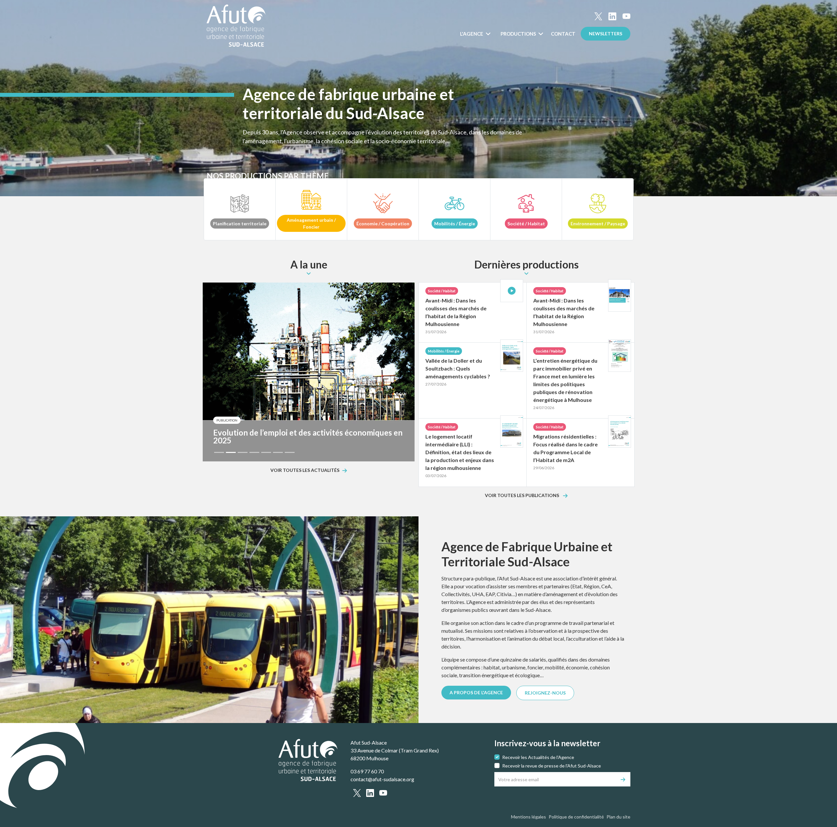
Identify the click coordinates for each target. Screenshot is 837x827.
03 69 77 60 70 (367, 771)
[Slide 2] (231, 452)
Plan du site (618, 816)
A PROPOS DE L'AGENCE (476, 692)
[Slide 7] (290, 452)
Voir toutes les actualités (304, 470)
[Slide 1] (219, 452)
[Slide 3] (243, 452)
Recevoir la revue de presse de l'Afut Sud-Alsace (551, 765)
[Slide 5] (266, 452)
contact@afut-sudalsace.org (382, 779)
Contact (563, 34)
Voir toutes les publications (522, 495)
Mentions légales (528, 816)
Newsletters (605, 33)
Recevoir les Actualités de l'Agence (538, 757)
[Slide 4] (254, 452)
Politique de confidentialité (576, 816)
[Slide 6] (278, 452)
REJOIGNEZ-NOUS (545, 693)
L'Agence (472, 34)
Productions (519, 34)
